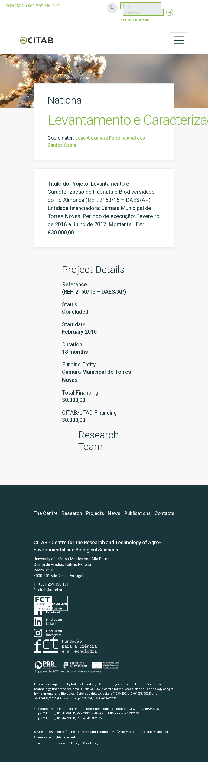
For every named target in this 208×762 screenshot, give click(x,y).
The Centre (46, 513)
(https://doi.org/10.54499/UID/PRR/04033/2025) (67, 713)
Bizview (60, 743)
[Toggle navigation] (179, 40)
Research (71, 513)
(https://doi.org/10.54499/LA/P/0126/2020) (87, 698)
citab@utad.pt (50, 590)
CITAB (36, 40)
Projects (95, 513)
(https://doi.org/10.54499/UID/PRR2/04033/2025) (68, 718)
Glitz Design (91, 743)
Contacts (164, 513)
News (114, 513)
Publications (137, 513)
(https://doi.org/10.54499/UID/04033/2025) (121, 693)
